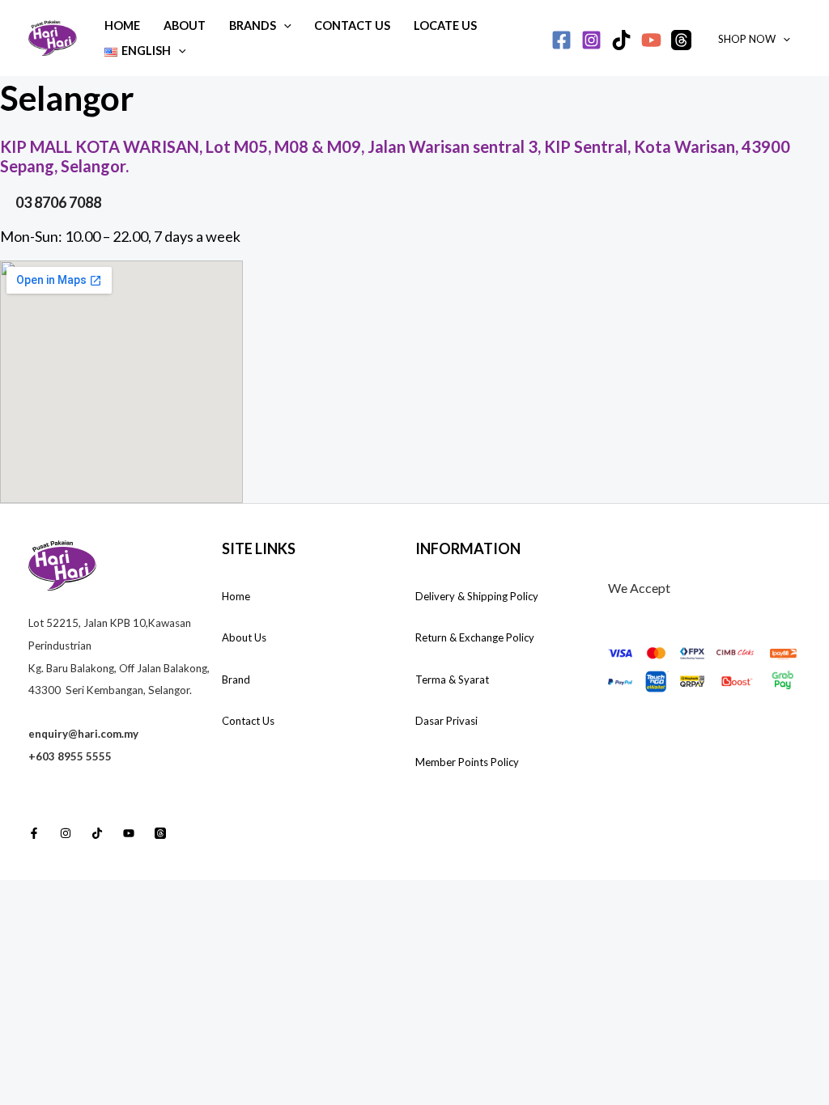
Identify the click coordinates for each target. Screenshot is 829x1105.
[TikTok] (621, 40)
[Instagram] (591, 40)
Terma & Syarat (452, 679)
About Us (244, 637)
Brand (236, 679)
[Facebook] (561, 40)
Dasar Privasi (446, 720)
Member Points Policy (467, 762)
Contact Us (352, 25)
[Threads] (681, 40)
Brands (252, 25)
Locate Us (445, 25)
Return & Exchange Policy (474, 637)
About (185, 25)
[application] (283, 25)
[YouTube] (651, 40)
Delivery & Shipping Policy (476, 596)
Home (122, 25)
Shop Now (747, 38)
